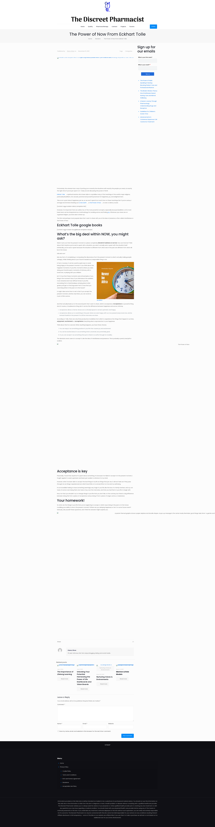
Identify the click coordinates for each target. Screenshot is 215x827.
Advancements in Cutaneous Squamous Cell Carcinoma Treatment (148, 119)
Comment (61, 704)
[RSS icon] (107, 821)
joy (109, 212)
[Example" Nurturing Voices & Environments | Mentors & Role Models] (105, 665)
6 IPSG (153, 26)
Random (98, 39)
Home (90, 39)
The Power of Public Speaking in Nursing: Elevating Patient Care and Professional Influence (148, 84)
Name (59, 724)
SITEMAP (107, 745)
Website (111, 724)
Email (85, 724)
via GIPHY (99, 300)
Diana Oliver (70, 51)
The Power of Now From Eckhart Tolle (115, 39)
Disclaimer (66, 782)
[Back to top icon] (207, 823)
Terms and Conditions (69, 775)
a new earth (83, 203)
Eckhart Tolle (61, 194)
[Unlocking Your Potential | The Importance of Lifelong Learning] (86, 665)
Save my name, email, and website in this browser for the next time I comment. (85, 731)
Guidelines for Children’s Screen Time (147, 113)
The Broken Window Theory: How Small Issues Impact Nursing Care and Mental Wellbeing (148, 94)
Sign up (148, 74)
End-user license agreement (71, 779)
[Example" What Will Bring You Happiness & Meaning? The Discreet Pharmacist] (134, 46)
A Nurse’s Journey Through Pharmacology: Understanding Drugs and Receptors (148, 104)
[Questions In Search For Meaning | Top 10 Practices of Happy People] (57, 46)
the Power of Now (95, 203)
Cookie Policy (67, 771)
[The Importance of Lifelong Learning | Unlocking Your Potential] (66, 665)
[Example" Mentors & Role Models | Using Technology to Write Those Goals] (125, 665)
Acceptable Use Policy (70, 786)
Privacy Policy (64, 767)
